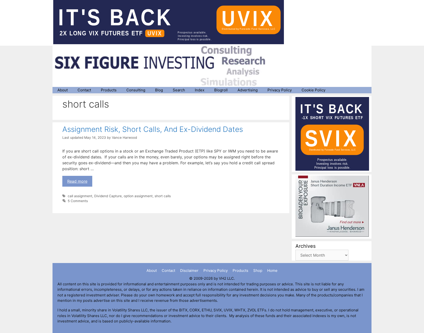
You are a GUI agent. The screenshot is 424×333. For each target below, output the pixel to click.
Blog (159, 90)
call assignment (80, 196)
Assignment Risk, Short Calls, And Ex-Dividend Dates (152, 129)
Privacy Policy (279, 90)
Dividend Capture (108, 196)
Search (179, 90)
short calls (163, 196)
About (62, 90)
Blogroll (221, 90)
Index (199, 90)
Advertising (248, 90)
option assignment (138, 196)
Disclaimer (189, 270)
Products (109, 90)
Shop (257, 270)
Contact (84, 90)
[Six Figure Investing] (164, 65)
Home (272, 270)
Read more (77, 181)
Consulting (135, 90)
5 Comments (78, 201)
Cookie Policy (313, 90)
